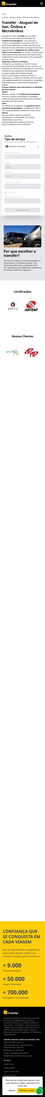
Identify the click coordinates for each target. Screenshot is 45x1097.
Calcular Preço (22, 210)
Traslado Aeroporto (10, 1075)
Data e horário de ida (13, 182)
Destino (8, 172)
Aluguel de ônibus (9, 1068)
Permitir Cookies (27, 1090)
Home (4, 14)
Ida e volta (12, 192)
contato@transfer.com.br (19, 1053)
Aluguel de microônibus (11, 1072)
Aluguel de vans (9, 1064)
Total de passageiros (13, 152)
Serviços (7, 1060)
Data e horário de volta (14, 197)
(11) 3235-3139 (18, 1050)
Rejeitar (12, 1090)
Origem (8, 163)
